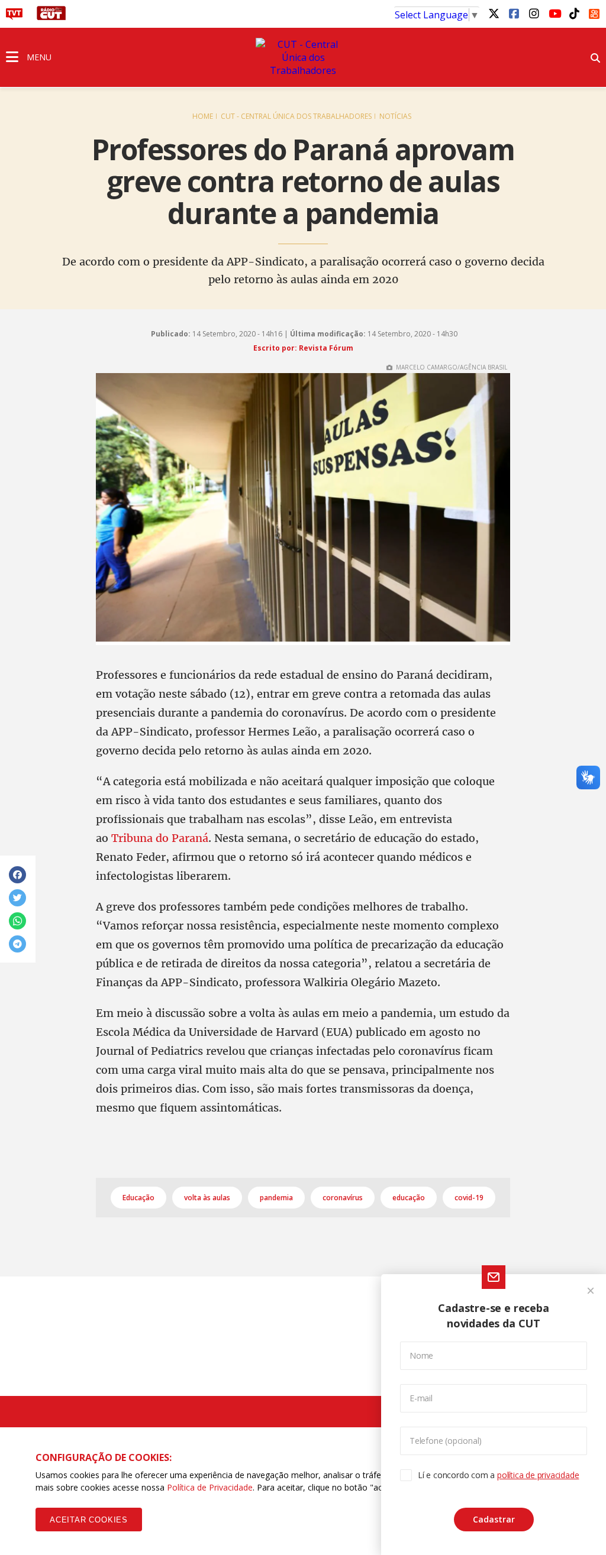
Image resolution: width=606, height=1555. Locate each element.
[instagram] (534, 13)
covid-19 (468, 1198)
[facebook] (514, 13)
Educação (138, 1198)
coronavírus (343, 1198)
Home (202, 116)
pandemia (276, 1198)
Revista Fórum (326, 348)
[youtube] (554, 13)
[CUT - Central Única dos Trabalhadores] (303, 57)
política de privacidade (538, 1475)
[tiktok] (574, 13)
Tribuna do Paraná (159, 838)
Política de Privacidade (210, 1487)
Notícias (395, 116)
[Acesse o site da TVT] (14, 16)
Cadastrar (494, 1519)
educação (408, 1198)
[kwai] (594, 12)
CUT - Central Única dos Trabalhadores (296, 116)
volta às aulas (207, 1198)
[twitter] (493, 13)
